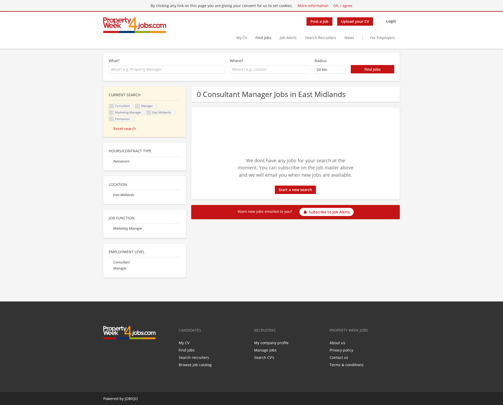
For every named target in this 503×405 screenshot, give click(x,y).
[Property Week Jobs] (134, 25)
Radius (321, 60)
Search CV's (264, 357)
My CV (241, 37)
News (349, 37)
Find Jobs (263, 37)
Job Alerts (288, 37)
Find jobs (187, 350)
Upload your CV (355, 21)
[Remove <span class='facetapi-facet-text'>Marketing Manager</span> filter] (111, 112)
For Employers (382, 37)
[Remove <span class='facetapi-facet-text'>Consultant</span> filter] (111, 106)
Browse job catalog (195, 364)
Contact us (339, 357)
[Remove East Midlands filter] (111, 195)
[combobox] (167, 69)
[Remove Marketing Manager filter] (111, 228)
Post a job (319, 21)
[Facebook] (107, 350)
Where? (236, 60)
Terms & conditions (347, 364)
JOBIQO (131, 398)
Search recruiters (194, 357)
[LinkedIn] (124, 350)
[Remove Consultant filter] (111, 262)
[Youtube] (132, 350)
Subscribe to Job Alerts (329, 211)
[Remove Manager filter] (111, 268)
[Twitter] (115, 350)
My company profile (271, 342)
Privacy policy (341, 350)
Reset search (124, 128)
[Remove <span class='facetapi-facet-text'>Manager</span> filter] (137, 106)
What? (114, 60)
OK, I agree (342, 5)
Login (391, 21)
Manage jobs (265, 350)
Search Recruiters (320, 37)
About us (337, 342)
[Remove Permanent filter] (111, 161)
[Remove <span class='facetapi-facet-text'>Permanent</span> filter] (111, 119)
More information (313, 5)
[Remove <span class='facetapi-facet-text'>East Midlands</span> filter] (148, 112)
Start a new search (295, 189)
